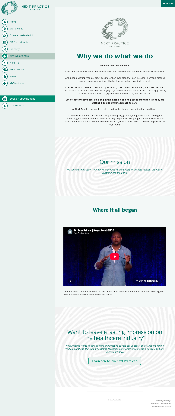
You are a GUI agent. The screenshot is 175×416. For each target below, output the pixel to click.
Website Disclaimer (161, 403)
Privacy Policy (163, 400)
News (13, 76)
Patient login (17, 105)
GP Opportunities (20, 42)
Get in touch (17, 69)
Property (15, 49)
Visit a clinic (16, 28)
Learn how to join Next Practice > (115, 361)
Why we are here (19, 56)
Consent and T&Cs (161, 406)
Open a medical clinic (22, 35)
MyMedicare (17, 83)
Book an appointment (22, 98)
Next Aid (15, 62)
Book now (168, 3)
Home (13, 21)
